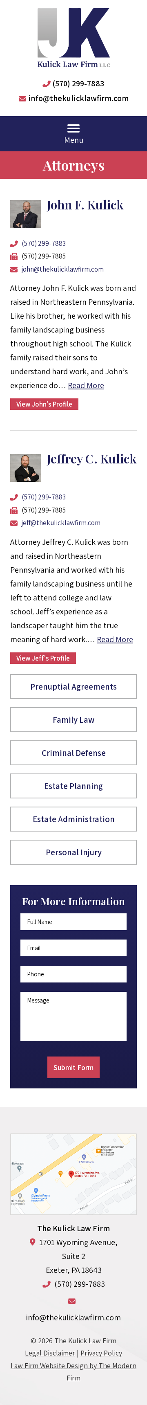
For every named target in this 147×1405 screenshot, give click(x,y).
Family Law (73, 719)
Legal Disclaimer (50, 1353)
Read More (86, 385)
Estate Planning (73, 785)
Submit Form (73, 1067)
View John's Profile (44, 404)
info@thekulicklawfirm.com (78, 98)
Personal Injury (74, 852)
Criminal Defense (74, 752)
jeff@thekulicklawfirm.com (61, 522)
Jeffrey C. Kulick (92, 458)
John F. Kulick (85, 204)
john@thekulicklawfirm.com (63, 269)
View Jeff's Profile (43, 658)
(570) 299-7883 (78, 83)
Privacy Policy (101, 1353)
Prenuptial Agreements (73, 686)
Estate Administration (74, 819)
